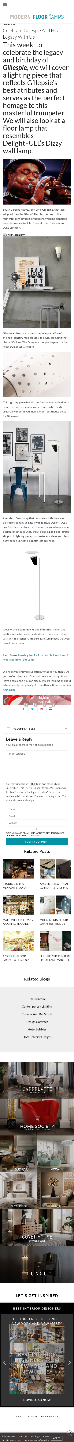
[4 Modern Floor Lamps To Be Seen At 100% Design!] (18, 941)
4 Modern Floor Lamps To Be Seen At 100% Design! (17, 959)
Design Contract (37, 1021)
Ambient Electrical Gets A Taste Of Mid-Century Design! (54, 887)
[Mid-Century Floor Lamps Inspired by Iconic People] (55, 905)
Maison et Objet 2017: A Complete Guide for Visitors (18, 923)
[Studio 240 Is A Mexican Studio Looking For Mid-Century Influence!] (18, 869)
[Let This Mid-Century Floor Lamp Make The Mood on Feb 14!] (55, 941)
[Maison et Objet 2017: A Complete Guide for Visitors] (18, 905)
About (20, 1416)
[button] (69, 1362)
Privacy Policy (49, 1416)
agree (56, 1438)
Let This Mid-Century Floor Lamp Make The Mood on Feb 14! (55, 959)
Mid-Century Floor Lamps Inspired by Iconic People (54, 923)
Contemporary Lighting (37, 1006)
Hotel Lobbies (37, 1029)
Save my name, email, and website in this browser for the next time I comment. (35, 834)
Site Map (32, 1416)
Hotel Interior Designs (37, 1037)
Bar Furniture (37, 999)
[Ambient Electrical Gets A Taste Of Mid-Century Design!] (55, 869)
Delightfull (9, 24)
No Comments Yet (24, 728)
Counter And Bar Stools (37, 1014)
